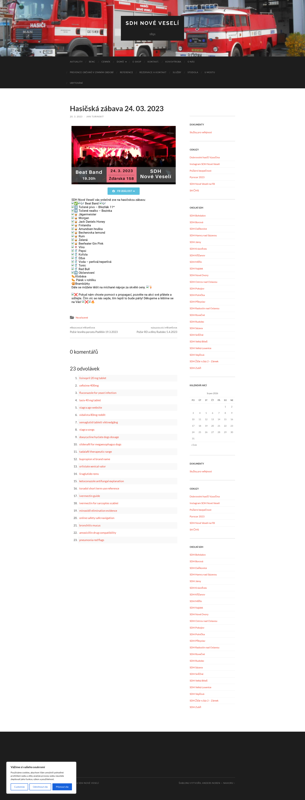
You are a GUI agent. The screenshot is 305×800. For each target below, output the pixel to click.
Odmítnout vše (40, 786)
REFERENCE (126, 72)
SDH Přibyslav (197, 301)
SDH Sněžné (196, 334)
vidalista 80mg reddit (92, 414)
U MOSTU (210, 72)
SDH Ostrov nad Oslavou (203, 281)
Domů (120, 61)
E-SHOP (137, 61)
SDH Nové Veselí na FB (202, 183)
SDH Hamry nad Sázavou (203, 235)
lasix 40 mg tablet (90, 400)
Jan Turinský (95, 116)
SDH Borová (196, 222)
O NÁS (191, 61)
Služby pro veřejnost (201, 132)
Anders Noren (211, 783)
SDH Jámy (195, 241)
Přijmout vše (62, 786)
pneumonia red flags (91, 540)
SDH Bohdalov (198, 215)
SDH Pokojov (197, 288)
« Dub (194, 444)
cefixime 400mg (89, 385)
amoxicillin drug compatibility (97, 532)
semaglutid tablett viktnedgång (98, 422)
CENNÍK (106, 61)
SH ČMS (194, 190)
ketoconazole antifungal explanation (101, 481)
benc (92, 61)
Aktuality (76, 61)
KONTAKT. (153, 61)
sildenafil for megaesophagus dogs (100, 444)
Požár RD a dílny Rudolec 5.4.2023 (157, 330)
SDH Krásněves (198, 248)
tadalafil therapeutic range (95, 451)
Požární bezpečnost (200, 170)
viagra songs (87, 429)
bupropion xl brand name (94, 459)
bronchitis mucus (90, 525)
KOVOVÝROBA (173, 61)
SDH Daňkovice (198, 228)
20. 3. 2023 (76, 116)
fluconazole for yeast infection (97, 392)
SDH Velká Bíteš (198, 341)
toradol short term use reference (99, 488)
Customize (19, 786)
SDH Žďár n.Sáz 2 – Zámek (204, 361)
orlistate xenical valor (92, 466)
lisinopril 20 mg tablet (92, 378)
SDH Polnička (197, 294)
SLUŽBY (177, 72)
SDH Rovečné (197, 314)
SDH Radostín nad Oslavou (204, 308)
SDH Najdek (196, 268)
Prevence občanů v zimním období (92, 72)
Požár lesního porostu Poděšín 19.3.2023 (94, 330)
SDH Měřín (196, 261)
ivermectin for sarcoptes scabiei (98, 503)
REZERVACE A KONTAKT (152, 72)
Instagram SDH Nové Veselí (205, 163)
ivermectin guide (89, 496)
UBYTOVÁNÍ (76, 83)
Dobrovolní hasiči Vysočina (205, 157)
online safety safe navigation (96, 518)
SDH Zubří (195, 367)
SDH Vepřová (197, 354)
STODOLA (193, 72)
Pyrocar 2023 (197, 177)
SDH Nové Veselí (152, 23)
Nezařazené (82, 317)
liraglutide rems (89, 473)
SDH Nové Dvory (199, 275)
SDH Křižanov (197, 255)
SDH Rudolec (197, 321)
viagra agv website (90, 407)
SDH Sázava (196, 328)
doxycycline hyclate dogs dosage (99, 437)
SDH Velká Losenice (200, 348)
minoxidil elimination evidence (98, 510)
